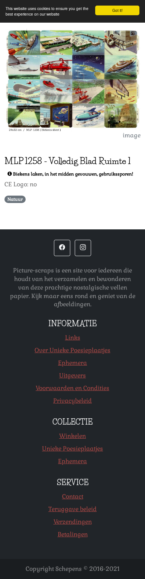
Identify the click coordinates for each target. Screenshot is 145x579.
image (132, 135)
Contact (72, 496)
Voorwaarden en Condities (72, 388)
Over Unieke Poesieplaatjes (72, 350)
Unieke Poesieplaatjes (72, 448)
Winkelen (72, 436)
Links (72, 337)
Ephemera (72, 363)
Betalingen (73, 534)
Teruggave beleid (72, 509)
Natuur (15, 199)
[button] (62, 248)
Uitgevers (72, 375)
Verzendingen (73, 522)
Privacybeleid (72, 401)
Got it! (117, 10)
